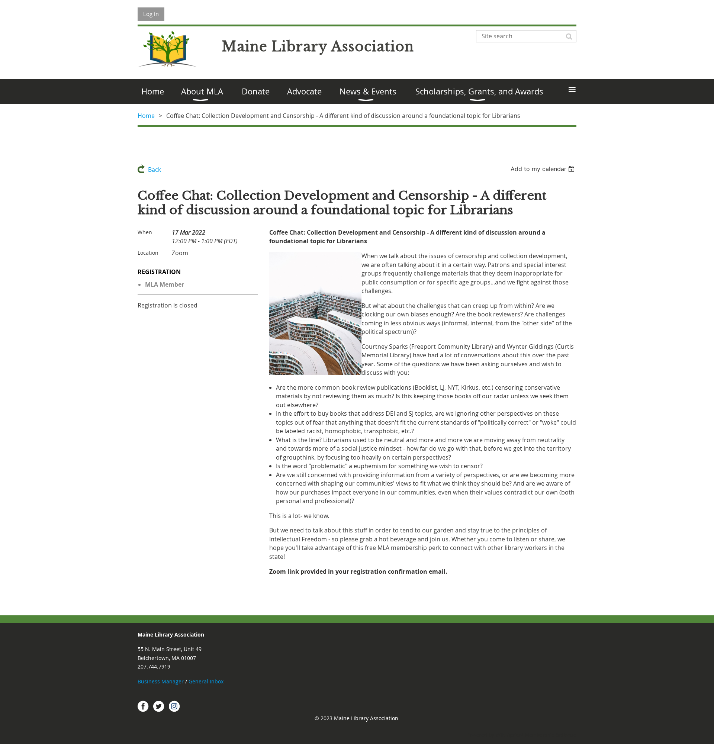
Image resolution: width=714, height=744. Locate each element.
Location (148, 252)
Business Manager (161, 681)
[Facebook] (143, 706)
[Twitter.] (158, 706)
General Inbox (207, 681)
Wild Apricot (509, 735)
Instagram (174, 706)
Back (154, 169)
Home (146, 116)
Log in (151, 13)
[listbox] (543, 168)
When (145, 232)
